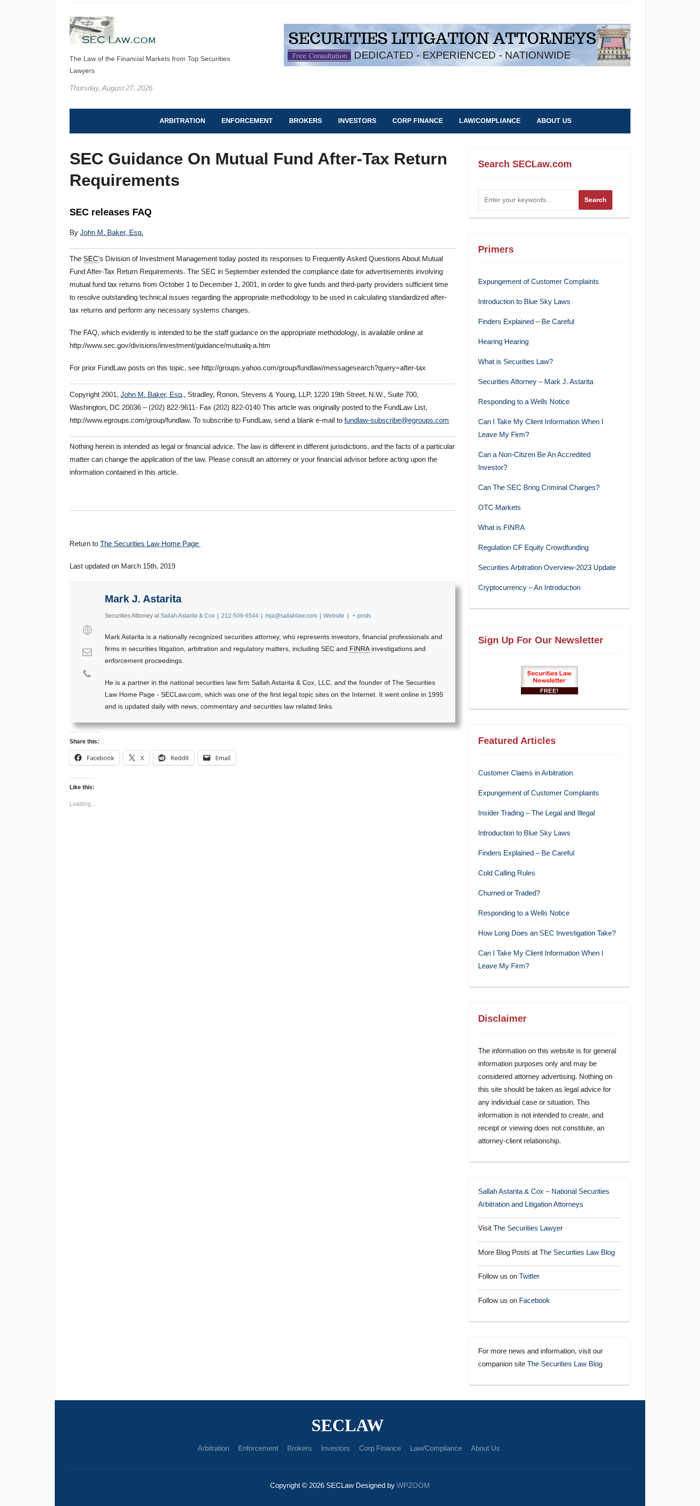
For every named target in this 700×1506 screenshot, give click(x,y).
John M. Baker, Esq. (111, 232)
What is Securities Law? (515, 361)
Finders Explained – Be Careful (526, 321)
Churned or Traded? (509, 893)
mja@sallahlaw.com (291, 615)
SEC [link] (90, 258)
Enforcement (247, 120)
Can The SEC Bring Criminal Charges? (539, 487)
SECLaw (347, 1425)
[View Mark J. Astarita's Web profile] (87, 630)
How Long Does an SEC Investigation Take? (547, 933)
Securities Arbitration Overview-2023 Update (547, 567)
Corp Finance (417, 120)
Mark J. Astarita (143, 599)
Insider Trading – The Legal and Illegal (536, 813)
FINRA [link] (360, 648)
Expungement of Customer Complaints (538, 281)
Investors (357, 120)
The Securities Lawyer (528, 1228)
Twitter (529, 1276)
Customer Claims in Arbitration (525, 773)
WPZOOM (413, 1485)
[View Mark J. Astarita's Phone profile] (87, 674)
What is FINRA (501, 527)
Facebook (534, 1300)
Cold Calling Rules (506, 873)
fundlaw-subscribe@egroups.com (396, 420)
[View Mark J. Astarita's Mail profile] (87, 652)
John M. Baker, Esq (151, 394)
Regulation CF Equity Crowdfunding (533, 547)
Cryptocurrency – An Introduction (529, 587)
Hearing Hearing (504, 341)
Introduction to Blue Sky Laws (524, 301)
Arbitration (182, 120)
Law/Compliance (489, 120)
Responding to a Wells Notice (524, 401)
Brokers (305, 120)
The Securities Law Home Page (150, 543)
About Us (554, 120)
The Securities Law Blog (577, 1252)
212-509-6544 (240, 615)
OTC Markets (499, 507)
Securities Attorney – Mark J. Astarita (535, 381)
